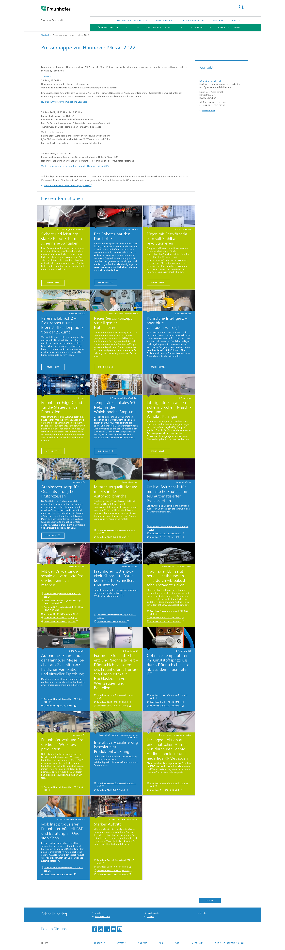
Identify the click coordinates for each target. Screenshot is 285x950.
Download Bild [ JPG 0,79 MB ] (59, 874)
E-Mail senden (208, 110)
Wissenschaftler (102, 916)
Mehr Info (157, 451)
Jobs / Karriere (164, 20)
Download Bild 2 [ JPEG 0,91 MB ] (113, 870)
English (236, 20)
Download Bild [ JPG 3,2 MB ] (111, 790)
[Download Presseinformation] (116, 469)
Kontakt (218, 20)
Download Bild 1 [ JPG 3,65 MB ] (165, 702)
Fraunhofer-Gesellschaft (52, 20)
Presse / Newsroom (193, 20)
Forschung (197, 27)
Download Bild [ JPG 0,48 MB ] (164, 790)
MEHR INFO (53, 282)
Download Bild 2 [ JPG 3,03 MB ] (165, 706)
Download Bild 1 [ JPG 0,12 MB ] (60, 614)
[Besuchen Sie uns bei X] (100, 929)
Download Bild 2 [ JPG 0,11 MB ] (165, 537)
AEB (161, 943)
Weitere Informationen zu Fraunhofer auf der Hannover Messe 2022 (75, 166)
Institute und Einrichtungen (153, 27)
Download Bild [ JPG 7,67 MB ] (112, 537)
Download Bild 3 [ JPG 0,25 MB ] (60, 621)
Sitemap (121, 943)
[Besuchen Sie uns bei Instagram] (119, 929)
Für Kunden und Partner (132, 20)
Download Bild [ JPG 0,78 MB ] (59, 706)
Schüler (203, 913)
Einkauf (142, 943)
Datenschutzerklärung (229, 943)
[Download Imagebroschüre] (63, 554)
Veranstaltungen (229, 27)
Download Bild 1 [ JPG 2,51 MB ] (165, 618)
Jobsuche (99, 943)
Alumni (150, 916)
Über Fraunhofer (108, 27)
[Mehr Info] (169, 385)
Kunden (98, 913)
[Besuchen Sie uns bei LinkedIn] (107, 929)
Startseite (46, 35)
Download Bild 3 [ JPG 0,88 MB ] (112, 874)
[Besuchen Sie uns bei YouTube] (113, 929)
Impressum (197, 943)
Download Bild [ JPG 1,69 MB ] (112, 621)
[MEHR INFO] (63, 217)
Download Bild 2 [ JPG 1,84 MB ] (165, 621)
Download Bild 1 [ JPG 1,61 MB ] (112, 867)
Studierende (153, 913)
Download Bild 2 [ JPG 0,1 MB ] (59, 618)
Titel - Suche (241, 7)
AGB (177, 943)
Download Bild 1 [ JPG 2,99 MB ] (112, 702)
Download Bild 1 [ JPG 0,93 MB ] (165, 533)
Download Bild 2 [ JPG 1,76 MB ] (112, 706)
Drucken (210, 900)
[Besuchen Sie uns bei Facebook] (94, 929)
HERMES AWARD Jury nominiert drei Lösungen (64, 101)
